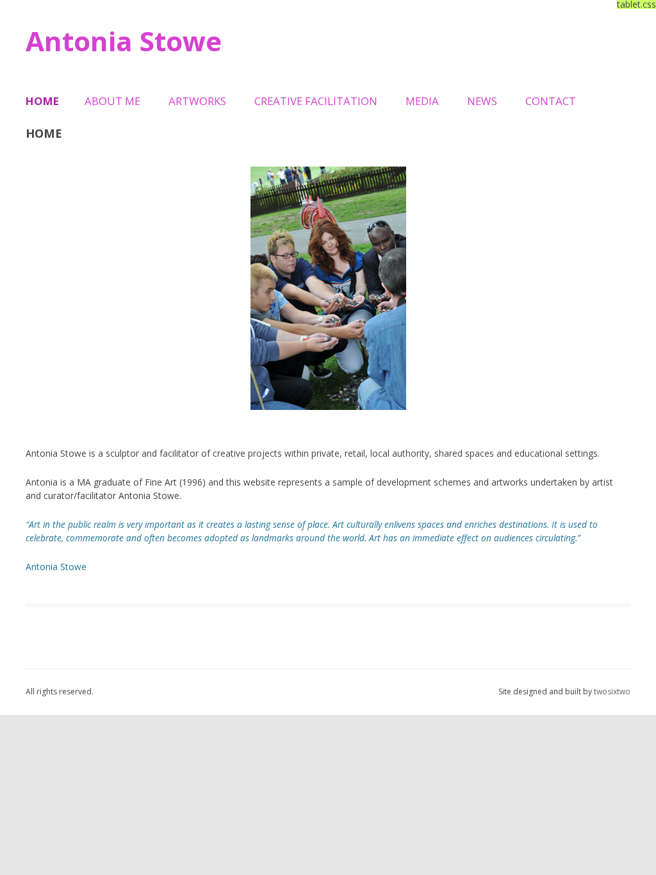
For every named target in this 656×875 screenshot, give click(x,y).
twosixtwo (612, 691)
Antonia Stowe (124, 40)
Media (422, 101)
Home (42, 101)
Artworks (197, 101)
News (482, 101)
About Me (112, 101)
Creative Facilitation (315, 101)
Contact (550, 101)
